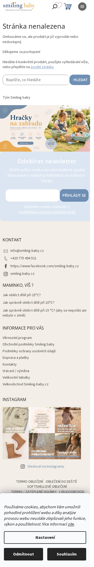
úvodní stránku (42, 67)
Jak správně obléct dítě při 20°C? (28, 302)
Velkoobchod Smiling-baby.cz (26, 384)
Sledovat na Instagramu (45, 466)
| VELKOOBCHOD (71, 491)
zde (71, 524)
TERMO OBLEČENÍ (29, 481)
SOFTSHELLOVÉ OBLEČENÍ (47, 486)
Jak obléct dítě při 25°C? (22, 295)
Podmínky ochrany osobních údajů (29, 351)
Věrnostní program (17, 338)
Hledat (80, 79)
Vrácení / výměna (16, 371)
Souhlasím (67, 554)
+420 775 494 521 (23, 258)
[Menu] (82, 6)
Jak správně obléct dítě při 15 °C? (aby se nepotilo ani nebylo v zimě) (44, 313)
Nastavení (45, 537)
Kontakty (10, 364)
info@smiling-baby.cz (27, 250)
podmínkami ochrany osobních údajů (47, 212)
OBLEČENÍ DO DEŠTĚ (61, 481)
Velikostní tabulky (16, 377)
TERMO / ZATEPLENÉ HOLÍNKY (34, 491)
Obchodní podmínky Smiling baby (29, 344)
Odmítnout (23, 554)
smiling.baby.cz (22, 273)
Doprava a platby (16, 357)
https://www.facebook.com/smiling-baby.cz (44, 266)
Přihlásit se (74, 195)
